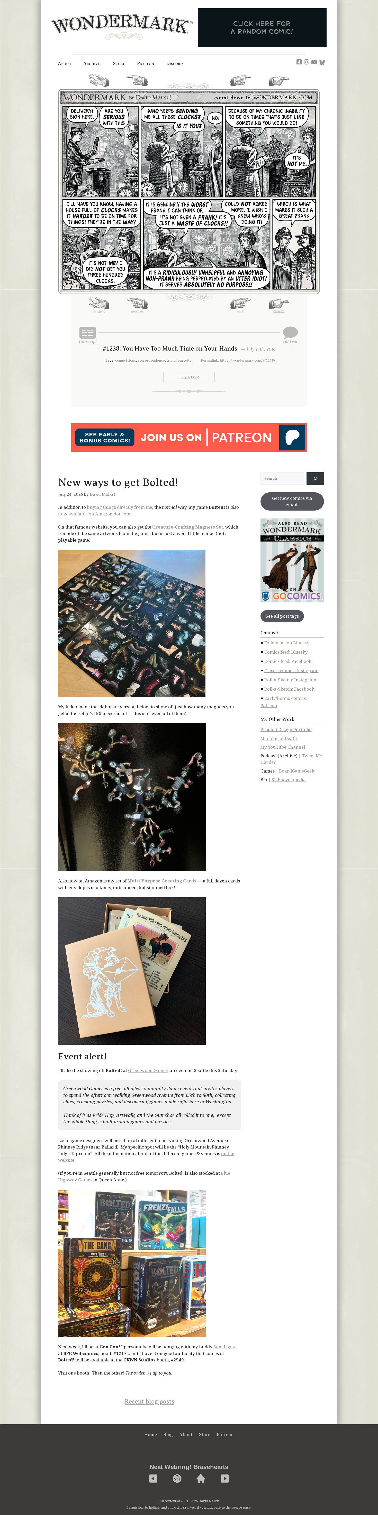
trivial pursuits (179, 360)
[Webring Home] (200, 1479)
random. (99, 89)
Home (150, 1434)
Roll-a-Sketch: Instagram (290, 680)
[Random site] (177, 1479)
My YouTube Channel (282, 747)
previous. (137, 88)
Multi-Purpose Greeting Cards (162, 881)
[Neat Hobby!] (153, 1479)
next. (240, 88)
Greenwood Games (148, 1070)
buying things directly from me (119, 507)
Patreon (146, 63)
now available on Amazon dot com (94, 514)
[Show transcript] (87, 335)
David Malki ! (102, 494)
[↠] (315, 478)
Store (204, 1434)
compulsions (125, 360)
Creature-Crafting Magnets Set (187, 527)
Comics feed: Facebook (287, 661)
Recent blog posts (149, 1401)
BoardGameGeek (296, 771)
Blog (168, 1434)
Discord (174, 63)
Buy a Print (189, 377)
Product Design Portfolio (286, 729)
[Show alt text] (290, 335)
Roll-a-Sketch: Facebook (289, 689)
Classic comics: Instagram (291, 670)
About (64, 63)
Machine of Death (278, 738)
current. (278, 88)
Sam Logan (225, 1347)
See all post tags (282, 616)
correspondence (151, 360)
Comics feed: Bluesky (286, 652)
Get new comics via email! (292, 501)
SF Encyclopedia (289, 780)
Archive (91, 63)
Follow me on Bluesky (287, 643)
